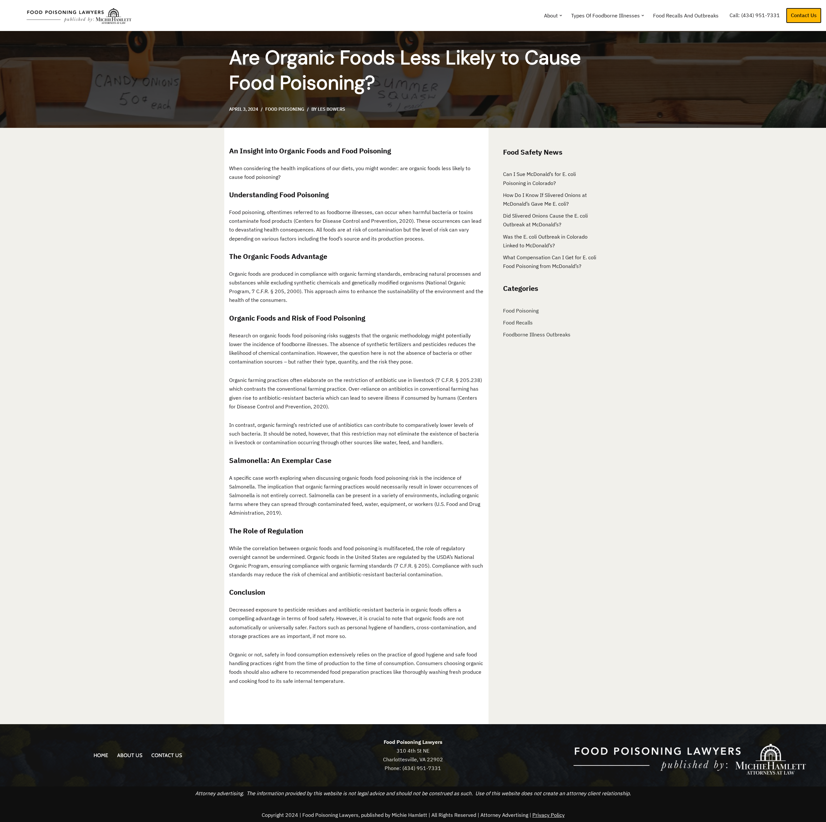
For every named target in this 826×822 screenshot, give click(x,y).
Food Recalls (518, 322)
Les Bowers (331, 109)
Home (101, 755)
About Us (129, 755)
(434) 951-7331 (760, 15)
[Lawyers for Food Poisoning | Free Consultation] (72, 15)
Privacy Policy (548, 815)
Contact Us (804, 15)
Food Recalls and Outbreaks (686, 15)
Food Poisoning (284, 109)
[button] (560, 15)
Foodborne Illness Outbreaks (536, 334)
